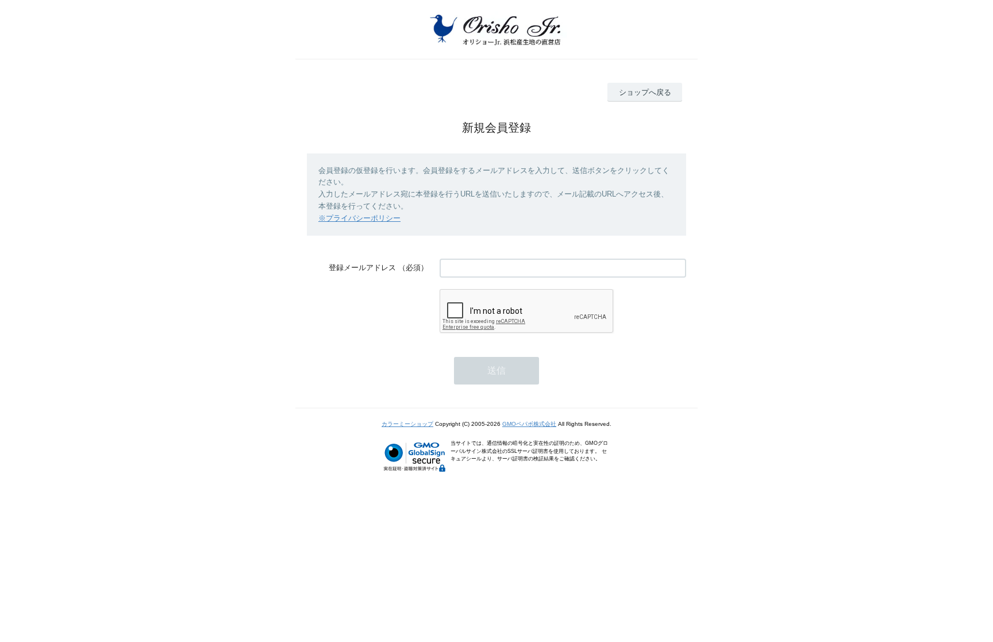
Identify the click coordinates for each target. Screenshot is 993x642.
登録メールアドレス (362, 267)
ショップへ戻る (645, 92)
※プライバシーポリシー (359, 218)
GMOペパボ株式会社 (529, 424)
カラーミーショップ (407, 424)
